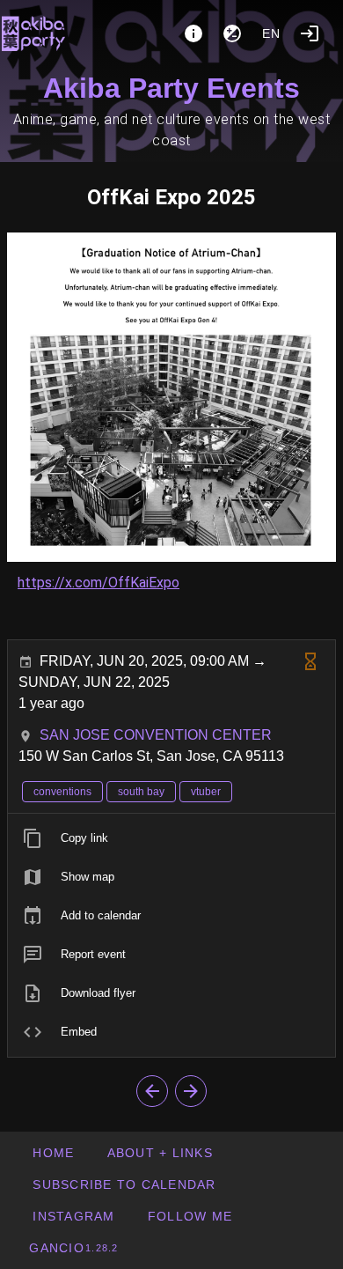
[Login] (309, 33)
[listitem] (171, 838)
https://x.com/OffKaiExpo (98, 582)
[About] (193, 33)
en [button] (271, 33)
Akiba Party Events (171, 88)
